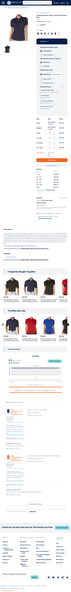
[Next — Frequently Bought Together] (65, 285)
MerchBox (24, 541)
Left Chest (46, 62)
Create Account (62, 527)
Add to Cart (52, 160)
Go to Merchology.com (7, 590)
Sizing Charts (3, 586)
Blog (38, 548)
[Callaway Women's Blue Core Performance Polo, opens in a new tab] (8, 412)
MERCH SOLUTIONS (27, 537)
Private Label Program (25, 560)
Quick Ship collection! (45, 218)
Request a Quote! (50, 190)
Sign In (62, 3)
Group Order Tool (26, 545)
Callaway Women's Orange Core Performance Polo (17, 458)
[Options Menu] (62, 438)
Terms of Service (14, 586)
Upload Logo (47, 74)
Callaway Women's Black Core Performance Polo (49, 300)
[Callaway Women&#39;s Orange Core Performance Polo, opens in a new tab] (8, 458)
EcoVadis (6, 553)
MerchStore (24, 548)
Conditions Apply (63, 198)
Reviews (6, 562)
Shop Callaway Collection (42, 12)
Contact (56, 3)
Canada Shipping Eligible (44, 559)
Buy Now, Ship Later (25, 552)
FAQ (58, 543)
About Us (6, 541)
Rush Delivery (40, 205)
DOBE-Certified (8, 556)
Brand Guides (41, 541)
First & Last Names (46, 102)
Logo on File (46, 79)
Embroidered (47, 51)
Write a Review (55, 361)
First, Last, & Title (46, 107)
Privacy (22, 586)
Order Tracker (61, 550)
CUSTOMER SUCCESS (60, 538)
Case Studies (41, 545)
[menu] (9, 552)
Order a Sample (47, 55)
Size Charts (60, 562)
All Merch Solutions (25, 565)
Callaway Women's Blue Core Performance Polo (48, 339)
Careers (6, 545)
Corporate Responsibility (8, 549)
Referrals (60, 556)
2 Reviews (48, 21)
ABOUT (5, 537)
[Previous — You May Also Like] (2, 324)
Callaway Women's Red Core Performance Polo (30, 339)
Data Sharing (28, 586)
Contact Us (60, 546)
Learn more (32, 511)
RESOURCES (40, 537)
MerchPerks (61, 559)
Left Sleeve (46, 66)
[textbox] (35, 507)
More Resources (42, 562)
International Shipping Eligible (44, 555)
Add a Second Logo (48, 91)
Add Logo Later (47, 83)
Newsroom (6, 559)
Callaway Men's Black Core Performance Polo (11, 300)
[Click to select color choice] (38, 33)
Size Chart (39, 152)
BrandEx (23, 556)
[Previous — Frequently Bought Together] (6, 285)
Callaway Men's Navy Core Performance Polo (34, 248)
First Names (44, 96)
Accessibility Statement (40, 586)
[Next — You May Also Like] (67, 324)
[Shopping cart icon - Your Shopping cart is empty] (67, 5)
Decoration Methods (43, 551)
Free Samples (61, 553)
